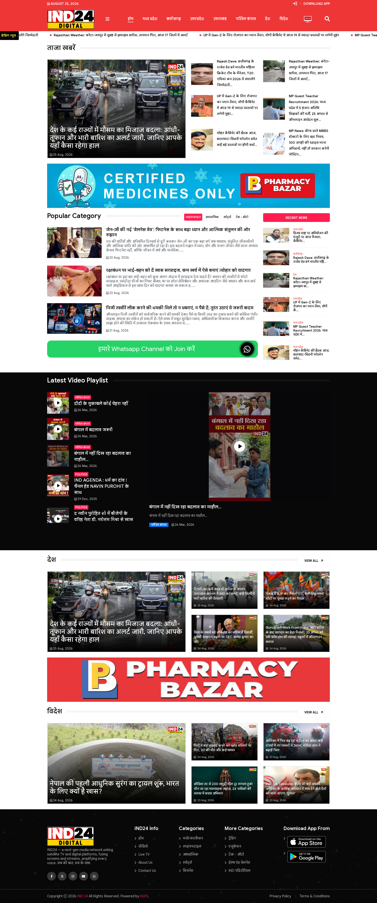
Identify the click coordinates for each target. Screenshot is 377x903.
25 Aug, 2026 (63, 155)
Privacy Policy (280, 896)
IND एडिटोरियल (239, 870)
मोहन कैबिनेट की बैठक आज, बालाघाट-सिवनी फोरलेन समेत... (311, 354)
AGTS (144, 896)
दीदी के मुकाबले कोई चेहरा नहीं (101, 403)
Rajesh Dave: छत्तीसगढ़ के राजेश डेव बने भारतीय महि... (311, 260)
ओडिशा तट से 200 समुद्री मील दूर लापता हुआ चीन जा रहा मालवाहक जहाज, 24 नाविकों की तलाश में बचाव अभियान (223, 788)
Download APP (316, 4)
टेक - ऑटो (242, 217)
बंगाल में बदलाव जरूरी (93, 429)
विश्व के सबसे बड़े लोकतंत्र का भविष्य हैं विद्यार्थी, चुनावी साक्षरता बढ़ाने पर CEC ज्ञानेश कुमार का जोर (223, 637)
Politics (81, 474)
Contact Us (147, 870)
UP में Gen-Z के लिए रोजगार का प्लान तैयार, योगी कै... (310, 306)
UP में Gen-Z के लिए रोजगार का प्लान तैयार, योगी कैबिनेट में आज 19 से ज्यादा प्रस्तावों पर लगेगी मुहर (111, 35)
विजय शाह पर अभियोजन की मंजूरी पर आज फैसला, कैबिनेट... (310, 237)
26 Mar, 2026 (87, 410)
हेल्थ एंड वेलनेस (239, 862)
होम (131, 19)
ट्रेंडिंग (232, 838)
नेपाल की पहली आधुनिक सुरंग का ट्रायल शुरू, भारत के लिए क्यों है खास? (114, 787)
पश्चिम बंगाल (246, 19)
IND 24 (82, 896)
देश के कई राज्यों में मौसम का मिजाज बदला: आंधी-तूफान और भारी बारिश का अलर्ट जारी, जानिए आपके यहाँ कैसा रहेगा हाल (116, 138)
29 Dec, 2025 (87, 499)
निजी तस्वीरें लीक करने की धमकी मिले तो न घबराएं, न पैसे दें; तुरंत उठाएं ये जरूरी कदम (179, 308)
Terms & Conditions (315, 896)
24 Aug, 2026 (277, 605)
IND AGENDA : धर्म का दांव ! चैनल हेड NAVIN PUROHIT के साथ (101, 486)
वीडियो (143, 846)
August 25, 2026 (65, 4)
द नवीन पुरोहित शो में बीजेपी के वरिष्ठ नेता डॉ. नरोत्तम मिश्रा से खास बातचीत (103, 519)
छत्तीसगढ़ (174, 19)
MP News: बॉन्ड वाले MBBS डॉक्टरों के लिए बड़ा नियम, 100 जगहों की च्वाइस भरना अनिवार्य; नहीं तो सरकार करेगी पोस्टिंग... (309, 142)
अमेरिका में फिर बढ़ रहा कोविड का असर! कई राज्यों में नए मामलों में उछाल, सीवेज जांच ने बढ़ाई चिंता (294, 745)
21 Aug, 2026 (119, 330)
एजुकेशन (234, 846)
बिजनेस (188, 870)
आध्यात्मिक (212, 217)
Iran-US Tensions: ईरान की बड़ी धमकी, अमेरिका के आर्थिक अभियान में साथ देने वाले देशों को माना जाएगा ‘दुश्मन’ (296, 788)
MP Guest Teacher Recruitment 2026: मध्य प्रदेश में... (310, 330)
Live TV (144, 854)
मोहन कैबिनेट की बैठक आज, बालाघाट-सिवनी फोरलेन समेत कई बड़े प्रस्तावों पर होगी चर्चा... (237, 139)
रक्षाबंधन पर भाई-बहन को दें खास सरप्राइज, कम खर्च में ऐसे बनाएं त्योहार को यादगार (178, 270)
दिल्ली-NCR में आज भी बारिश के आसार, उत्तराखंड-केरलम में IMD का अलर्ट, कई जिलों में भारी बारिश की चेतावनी (224, 593)
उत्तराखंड (220, 19)
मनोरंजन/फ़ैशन (193, 838)
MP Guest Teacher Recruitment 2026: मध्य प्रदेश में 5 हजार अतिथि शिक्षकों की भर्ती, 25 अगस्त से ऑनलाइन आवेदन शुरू (279, 35)
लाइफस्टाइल (193, 217)
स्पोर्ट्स (227, 217)
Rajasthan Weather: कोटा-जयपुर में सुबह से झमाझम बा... (308, 282)
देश (267, 19)
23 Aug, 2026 (119, 257)
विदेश (283, 19)
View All (311, 561)
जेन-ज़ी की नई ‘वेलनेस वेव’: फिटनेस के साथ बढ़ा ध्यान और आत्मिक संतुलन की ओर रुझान (178, 232)
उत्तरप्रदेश (197, 19)
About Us (145, 862)
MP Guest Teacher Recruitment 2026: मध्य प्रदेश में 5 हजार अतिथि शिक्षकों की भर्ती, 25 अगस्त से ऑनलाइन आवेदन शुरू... (308, 108)
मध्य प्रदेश (150, 19)
